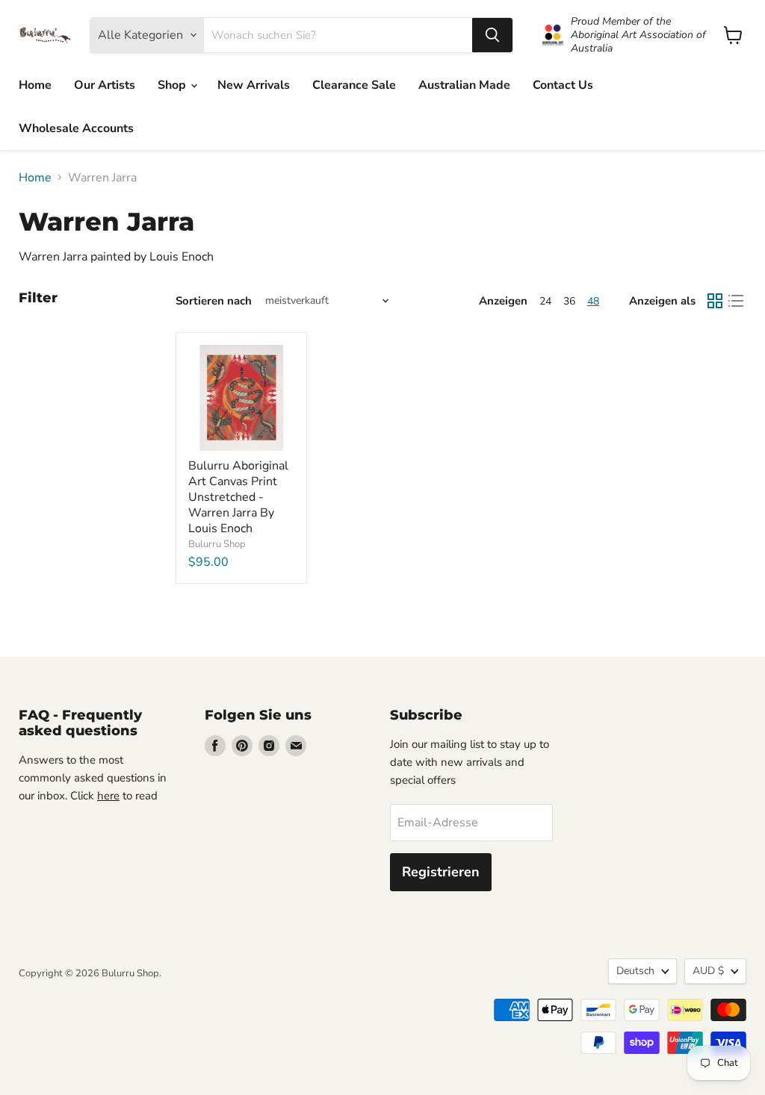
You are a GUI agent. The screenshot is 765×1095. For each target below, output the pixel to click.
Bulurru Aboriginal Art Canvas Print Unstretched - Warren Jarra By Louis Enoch (238, 497)
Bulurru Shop (217, 544)
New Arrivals (253, 85)
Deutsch (635, 971)
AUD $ (708, 971)
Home (35, 85)
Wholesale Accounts (76, 128)
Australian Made (464, 85)
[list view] (735, 300)
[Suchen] (492, 35)
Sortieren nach (214, 301)
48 (593, 301)
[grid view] (714, 300)
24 (545, 301)
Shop (173, 85)
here (108, 795)
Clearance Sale (354, 85)
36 (569, 301)
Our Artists (104, 85)
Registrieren (441, 872)
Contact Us (563, 85)
